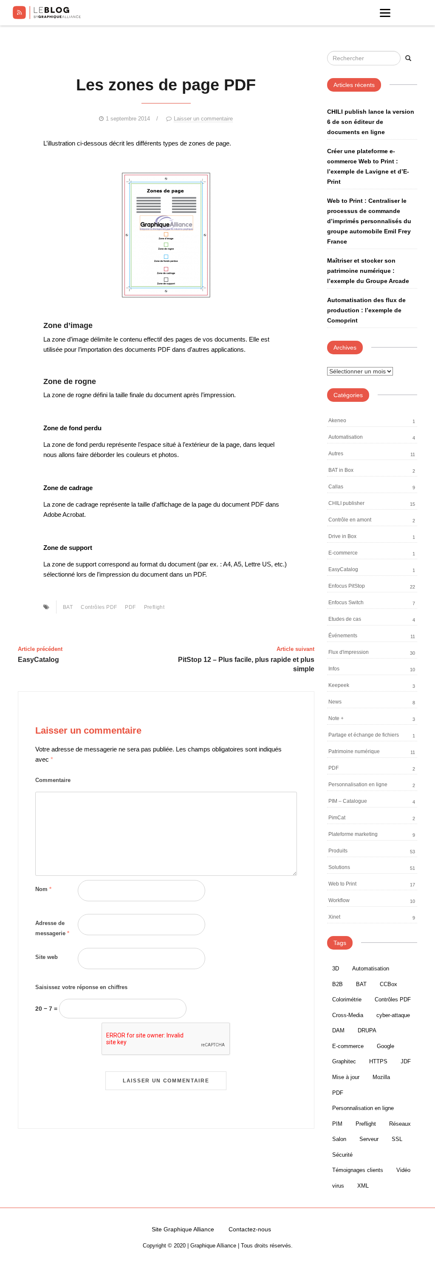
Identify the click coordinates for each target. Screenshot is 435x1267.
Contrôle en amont (349, 520)
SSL (397, 1139)
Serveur (369, 1139)
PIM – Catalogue (347, 801)
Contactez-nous (250, 1229)
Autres (335, 454)
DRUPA (367, 1030)
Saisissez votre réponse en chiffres (81, 987)
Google (385, 1046)
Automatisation (345, 437)
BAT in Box (340, 470)
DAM (338, 1030)
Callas (335, 487)
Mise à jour (345, 1077)
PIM (337, 1124)
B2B (337, 984)
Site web (46, 957)
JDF (406, 1061)
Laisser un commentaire (203, 118)
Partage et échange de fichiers (363, 735)
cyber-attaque (393, 1015)
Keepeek (338, 685)
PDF (130, 607)
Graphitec (344, 1061)
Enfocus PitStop (346, 586)
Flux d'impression (348, 652)
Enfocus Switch (346, 602)
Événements (342, 636)
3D (335, 968)
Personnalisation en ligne (357, 785)
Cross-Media (347, 1015)
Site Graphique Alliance (183, 1229)
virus (338, 1186)
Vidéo (403, 1170)
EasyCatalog (343, 569)
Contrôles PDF (99, 607)
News (335, 702)
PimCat (336, 818)
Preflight (154, 607)
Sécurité (342, 1155)
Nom (43, 889)
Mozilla (381, 1077)
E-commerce (343, 553)
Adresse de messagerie (52, 928)
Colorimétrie (347, 999)
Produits (337, 851)
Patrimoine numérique (354, 751)
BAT (68, 607)
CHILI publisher (346, 503)
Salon (339, 1139)
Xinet (334, 917)
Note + (336, 718)
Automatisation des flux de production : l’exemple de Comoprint (366, 310)
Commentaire (53, 780)
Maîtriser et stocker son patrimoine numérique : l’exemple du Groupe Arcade (368, 270)
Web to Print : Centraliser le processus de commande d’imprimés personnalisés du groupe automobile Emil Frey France (369, 221)
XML (363, 1186)
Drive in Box (342, 536)
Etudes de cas (344, 619)
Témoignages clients (357, 1170)
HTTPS (378, 1061)
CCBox (388, 984)
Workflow (339, 900)
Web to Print (342, 884)
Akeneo (337, 420)
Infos (333, 669)
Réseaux (400, 1124)
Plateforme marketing (353, 834)
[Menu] (385, 12)
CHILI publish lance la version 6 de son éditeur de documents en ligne (370, 121)
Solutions (339, 867)
